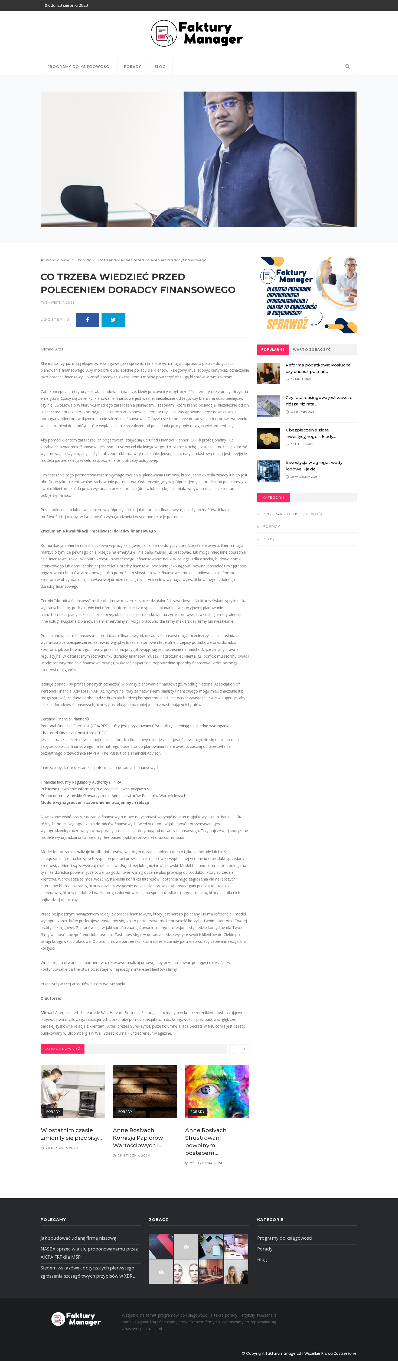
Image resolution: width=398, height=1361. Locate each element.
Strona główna (57, 260)
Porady (132, 66)
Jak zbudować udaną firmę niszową (78, 1238)
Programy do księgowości (79, 66)
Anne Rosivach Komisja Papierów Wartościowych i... (138, 1138)
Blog (160, 66)
